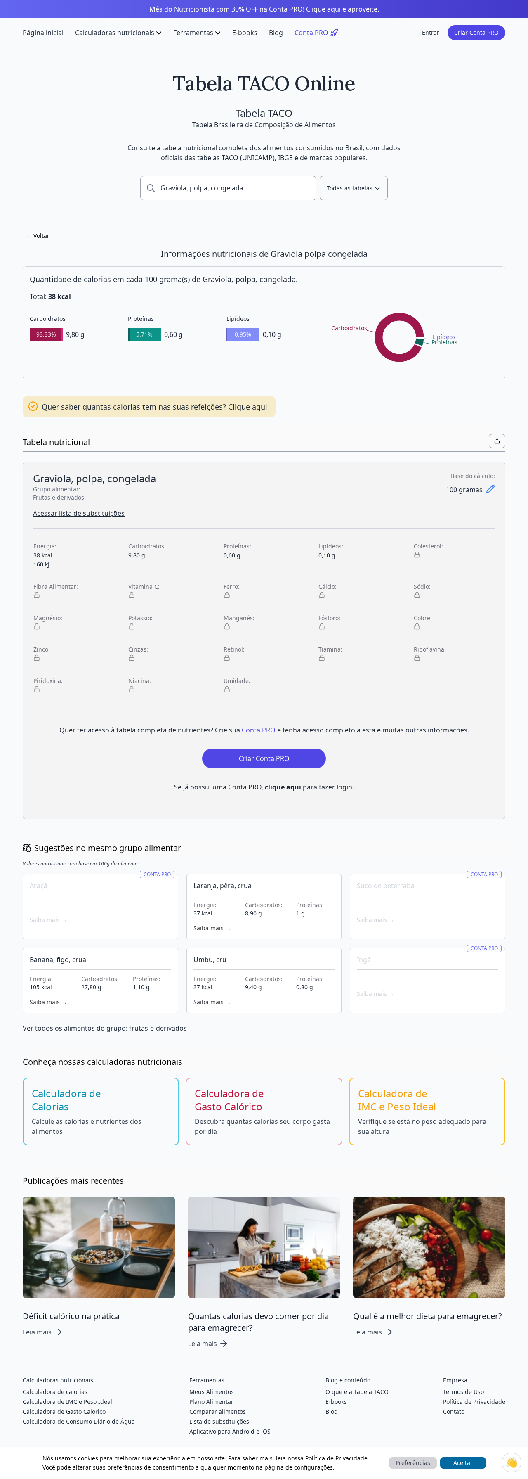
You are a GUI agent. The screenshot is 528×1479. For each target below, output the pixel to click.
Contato (453, 1411)
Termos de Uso (463, 1392)
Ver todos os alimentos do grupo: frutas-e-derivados (105, 1028)
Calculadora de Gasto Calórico (64, 1411)
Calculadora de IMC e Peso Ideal (67, 1402)
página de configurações (298, 1467)
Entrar (430, 32)
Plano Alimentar (211, 1402)
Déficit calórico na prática (71, 1316)
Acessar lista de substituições (79, 513)
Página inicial (43, 32)
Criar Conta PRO (476, 32)
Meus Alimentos (211, 1392)
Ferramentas (193, 32)
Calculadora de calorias (55, 1392)
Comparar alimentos (217, 1411)
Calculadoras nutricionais (114, 32)
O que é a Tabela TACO (357, 1392)
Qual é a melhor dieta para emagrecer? (427, 1316)
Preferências (413, 1463)
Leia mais (37, 1332)
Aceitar (463, 1463)
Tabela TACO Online (264, 83)
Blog (276, 32)
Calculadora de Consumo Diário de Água (79, 1421)
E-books (244, 32)
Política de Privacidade (336, 1458)
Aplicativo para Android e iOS (230, 1431)
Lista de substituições (219, 1421)
